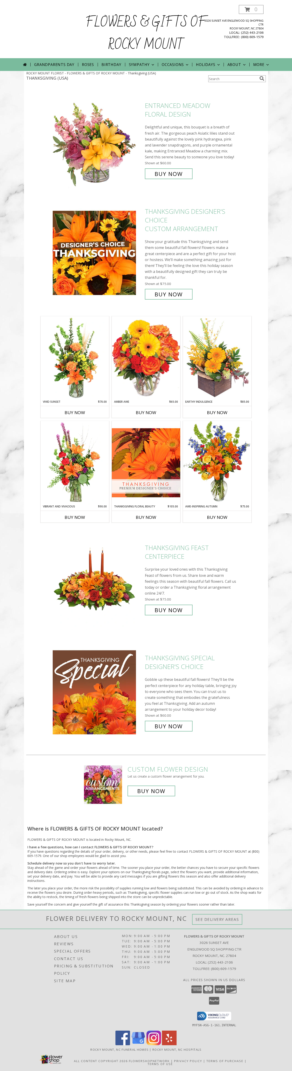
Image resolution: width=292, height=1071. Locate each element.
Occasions (173, 64)
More (258, 64)
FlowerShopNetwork (149, 1061)
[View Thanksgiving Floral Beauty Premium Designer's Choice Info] (146, 462)
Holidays (205, 64)
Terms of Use (160, 1064)
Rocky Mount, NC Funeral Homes (119, 1049)
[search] (262, 78)
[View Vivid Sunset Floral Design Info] (75, 358)
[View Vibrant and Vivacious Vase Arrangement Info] (75, 462)
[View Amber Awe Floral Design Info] (146, 358)
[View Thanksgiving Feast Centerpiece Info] (98, 579)
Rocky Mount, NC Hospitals (177, 1049)
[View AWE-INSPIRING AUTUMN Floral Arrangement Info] (217, 462)
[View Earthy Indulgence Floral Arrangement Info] (217, 357)
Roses (88, 64)
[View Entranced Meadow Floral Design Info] (98, 140)
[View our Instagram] (153, 1044)
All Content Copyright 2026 (101, 1061)
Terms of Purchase (224, 1061)
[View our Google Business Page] (138, 1044)
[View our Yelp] (169, 1044)
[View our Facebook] (122, 1044)
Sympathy (139, 64)
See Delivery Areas (217, 919)
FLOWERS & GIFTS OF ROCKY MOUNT (146, 33)
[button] (251, 9)
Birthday (111, 64)
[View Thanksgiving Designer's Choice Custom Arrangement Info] (98, 253)
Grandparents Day (54, 64)
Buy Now (169, 174)
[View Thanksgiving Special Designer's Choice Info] (98, 692)
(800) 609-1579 (252, 37)
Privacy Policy (188, 1061)
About (234, 64)
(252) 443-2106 (252, 32)
